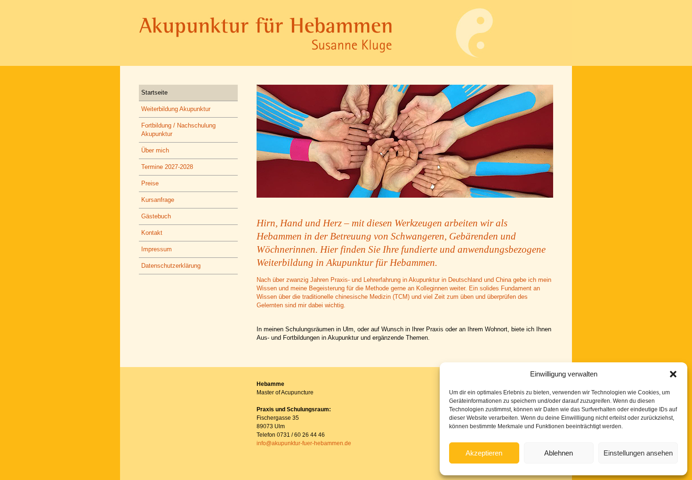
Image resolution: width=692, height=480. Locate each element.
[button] (673, 374)
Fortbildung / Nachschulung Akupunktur (178, 129)
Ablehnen (558, 453)
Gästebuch (156, 216)
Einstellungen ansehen (638, 453)
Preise (150, 183)
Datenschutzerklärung (171, 265)
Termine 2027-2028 (167, 166)
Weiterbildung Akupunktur (175, 108)
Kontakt (151, 232)
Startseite (154, 92)
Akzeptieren (484, 453)
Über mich (155, 150)
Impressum (156, 249)
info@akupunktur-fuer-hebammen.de (304, 443)
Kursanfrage (157, 199)
